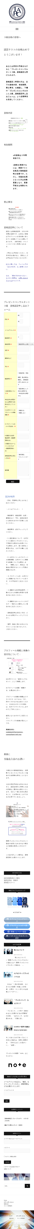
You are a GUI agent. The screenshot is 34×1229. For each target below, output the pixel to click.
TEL (7, 366)
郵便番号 (8, 338)
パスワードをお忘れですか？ (12, 1166)
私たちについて (19, 950)
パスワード (7, 1147)
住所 (7, 350)
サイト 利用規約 (8, 1206)
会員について (7, 1169)
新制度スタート (9, 882)
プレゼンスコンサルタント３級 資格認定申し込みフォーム (17, 93)
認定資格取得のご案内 (12, 878)
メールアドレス (10, 330)
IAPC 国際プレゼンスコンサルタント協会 (18, 1223)
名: (19, 321)
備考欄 (7, 470)
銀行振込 (21, 454)
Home (5, 1200)
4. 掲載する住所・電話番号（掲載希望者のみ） (10, 438)
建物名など (8, 358)
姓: (19, 315)
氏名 (7, 319)
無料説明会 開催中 (11, 880)
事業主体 (6, 1204)
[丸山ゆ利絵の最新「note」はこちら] (17, 1062)
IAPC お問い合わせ (9, 1202)
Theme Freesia (17, 1225)
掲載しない (22, 413)
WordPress (17, 1226)
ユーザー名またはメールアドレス (13, 1138)
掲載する (21, 410)
